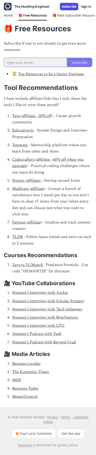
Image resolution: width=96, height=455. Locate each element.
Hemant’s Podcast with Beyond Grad (44, 342)
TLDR (17, 237)
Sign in (86, 6)
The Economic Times (30, 372)
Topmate (19, 145)
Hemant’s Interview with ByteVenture (45, 317)
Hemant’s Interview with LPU (38, 326)
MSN (16, 380)
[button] (8, 15)
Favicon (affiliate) (27, 222)
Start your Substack (36, 433)
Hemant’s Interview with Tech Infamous (47, 309)
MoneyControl (25, 397)
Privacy (52, 417)
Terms (65, 417)
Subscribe (69, 6)
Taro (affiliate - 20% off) (32, 116)
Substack (25, 445)
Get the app (71, 433)
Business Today (25, 388)
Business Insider (26, 364)
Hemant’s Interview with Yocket (40, 293)
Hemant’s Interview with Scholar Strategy (48, 301)
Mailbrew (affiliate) (28, 189)
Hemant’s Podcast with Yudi (37, 334)
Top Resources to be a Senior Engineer (51, 74)
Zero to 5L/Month (27, 265)
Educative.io (23, 130)
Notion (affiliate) (26, 181)
